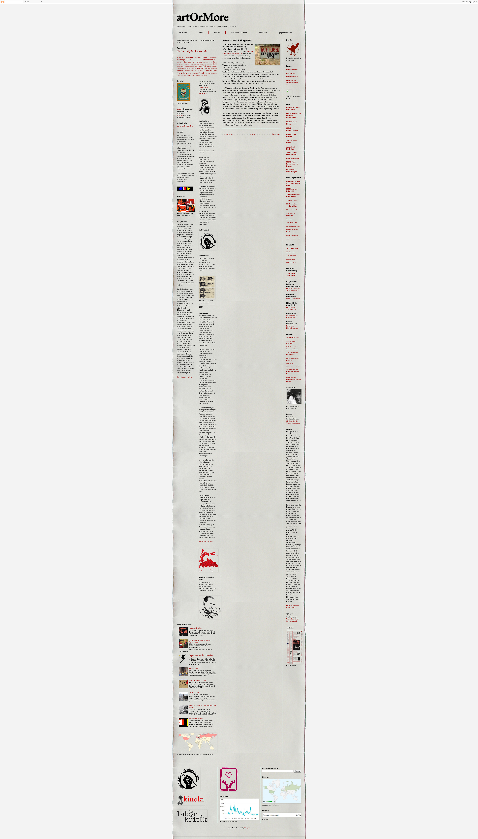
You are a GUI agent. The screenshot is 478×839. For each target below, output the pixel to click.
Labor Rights (198, 66)
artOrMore (203, 17)
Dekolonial (187, 62)
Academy (180, 57)
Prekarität (180, 70)
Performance (207, 68)
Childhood (193, 60)
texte (201, 33)
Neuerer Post (227, 134)
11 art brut (289, 219)
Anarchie (189, 57)
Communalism (207, 60)
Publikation (199, 70)
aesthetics (263, 33)
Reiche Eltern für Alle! (206, 542)
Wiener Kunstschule (293, 299)
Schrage (190, 73)
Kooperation (180, 66)
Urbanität (198, 75)
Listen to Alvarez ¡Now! (185, 126)
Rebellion (182, 73)
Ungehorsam (190, 75)
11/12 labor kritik (291, 255)
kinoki (215, 64)
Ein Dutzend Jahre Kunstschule (192, 51)
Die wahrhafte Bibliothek (185, 377)
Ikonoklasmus (195, 64)
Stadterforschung (194, 692)
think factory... (203, 94)
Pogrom (214, 68)
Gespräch (187, 64)
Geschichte (180, 64)
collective (199, 60)
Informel (209, 64)
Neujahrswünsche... (195, 628)
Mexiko (214, 66)
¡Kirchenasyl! (193, 668)
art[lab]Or (180, 109)
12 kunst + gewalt (291, 209)
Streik (201, 73)
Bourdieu (187, 60)
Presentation (189, 70)
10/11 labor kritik (291, 262)
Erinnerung (197, 62)
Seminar (195, 73)
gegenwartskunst (285, 33)
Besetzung (180, 60)
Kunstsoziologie (189, 66)
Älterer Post (276, 134)
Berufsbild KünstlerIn (196, 719)
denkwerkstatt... (204, 87)
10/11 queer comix (292, 222)
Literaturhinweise (292, 77)
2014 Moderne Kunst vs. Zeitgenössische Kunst (293, 183)
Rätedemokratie (211, 70)
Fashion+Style (207, 62)
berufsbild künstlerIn (239, 33)
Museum (185, 68)
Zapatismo (204, 75)
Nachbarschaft (193, 68)
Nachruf (200, 68)
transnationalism (181, 75)
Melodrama (207, 66)
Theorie (214, 73)
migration (179, 68)
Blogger (246, 828)
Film (215, 62)
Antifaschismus (201, 57)
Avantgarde (213, 57)
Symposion (208, 73)
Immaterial (203, 64)
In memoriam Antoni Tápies (198, 680)
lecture (217, 33)
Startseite (252, 134)
